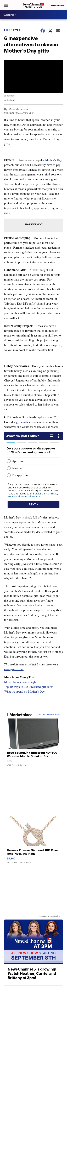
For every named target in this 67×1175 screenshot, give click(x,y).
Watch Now (57, 5)
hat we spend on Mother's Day (26, 691)
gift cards (22, 422)
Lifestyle (12, 30)
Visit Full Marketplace (49, 715)
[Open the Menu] (6, 5)
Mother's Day (53, 160)
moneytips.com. (14, 669)
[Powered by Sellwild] (55, 916)
